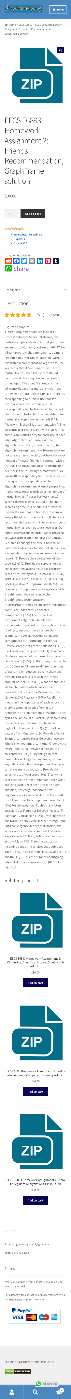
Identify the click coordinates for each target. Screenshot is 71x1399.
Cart (54, 1389)
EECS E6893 (25, 24)
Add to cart (33, 214)
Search (35, 1392)
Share (21, 269)
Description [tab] (12, 290)
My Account (12, 1392)
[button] (60, 50)
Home (12, 24)
